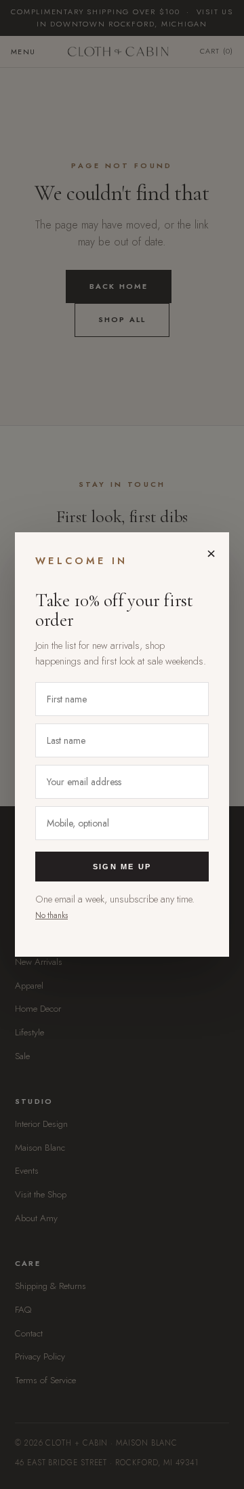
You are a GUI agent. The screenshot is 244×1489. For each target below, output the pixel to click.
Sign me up (122, 866)
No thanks (51, 915)
